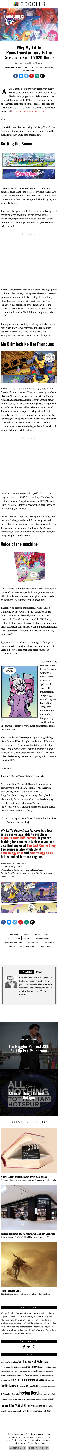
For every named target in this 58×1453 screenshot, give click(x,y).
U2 (21, 1411)
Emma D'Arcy (17, 1371)
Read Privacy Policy (38, 1448)
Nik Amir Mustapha (6, 1394)
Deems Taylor (10, 1371)
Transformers (14, 938)
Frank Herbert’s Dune (11, 1290)
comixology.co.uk (41, 852)
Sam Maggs (14, 934)
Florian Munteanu (26, 1371)
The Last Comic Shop (41, 845)
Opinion (49, 67)
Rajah (53, 1394)
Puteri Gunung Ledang (45, 1394)
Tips (47, 1406)
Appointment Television (7, 1362)
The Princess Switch (36, 1406)
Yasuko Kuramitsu (31, 1411)
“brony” (43, 493)
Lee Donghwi (50, 1380)
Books (26, 67)
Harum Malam (49, 1371)
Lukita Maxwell (10, 1385)
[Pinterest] (31, 76)
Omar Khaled (15, 1394)
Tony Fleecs (49, 942)
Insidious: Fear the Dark (7, 1375)
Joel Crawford (50, 1375)
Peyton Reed (29, 1392)
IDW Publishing (41, 934)
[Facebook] (15, 76)
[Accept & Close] (54, 1441)
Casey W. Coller (15, 946)
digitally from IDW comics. (19, 837)
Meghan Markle (32, 1386)
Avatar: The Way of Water (29, 1361)
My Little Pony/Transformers (37, 938)
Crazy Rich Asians (44, 1366)
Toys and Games (37, 67)
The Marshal (17, 1405)
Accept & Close (17, 1448)
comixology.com (12, 852)
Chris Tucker (22, 1367)
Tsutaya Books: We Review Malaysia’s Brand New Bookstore (28, 1233)
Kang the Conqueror (21, 1379)
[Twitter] (26, 76)
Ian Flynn (30, 946)
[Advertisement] (29, 259)
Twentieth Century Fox (14, 1411)
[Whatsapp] (37, 76)
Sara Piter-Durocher (13, 942)
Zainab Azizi (45, 1411)
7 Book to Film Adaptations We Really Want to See (24, 1176)
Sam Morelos (13, 1399)
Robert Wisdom (5, 1399)
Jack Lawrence (33, 942)
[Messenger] (21, 76)
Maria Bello (23, 1386)
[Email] (42, 76)
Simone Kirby (45, 1399)
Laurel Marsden (39, 1380)
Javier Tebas (33, 1375)
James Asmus (44, 946)
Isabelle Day (17, 1375)
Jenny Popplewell (41, 1375)
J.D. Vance (25, 1375)
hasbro (27, 934)
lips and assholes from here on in (27, 111)
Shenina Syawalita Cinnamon (33, 1399)
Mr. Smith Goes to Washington (47, 1386)
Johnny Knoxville (5, 1380)
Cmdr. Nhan (31, 1367)
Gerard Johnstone (38, 1371)
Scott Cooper (21, 1399)
